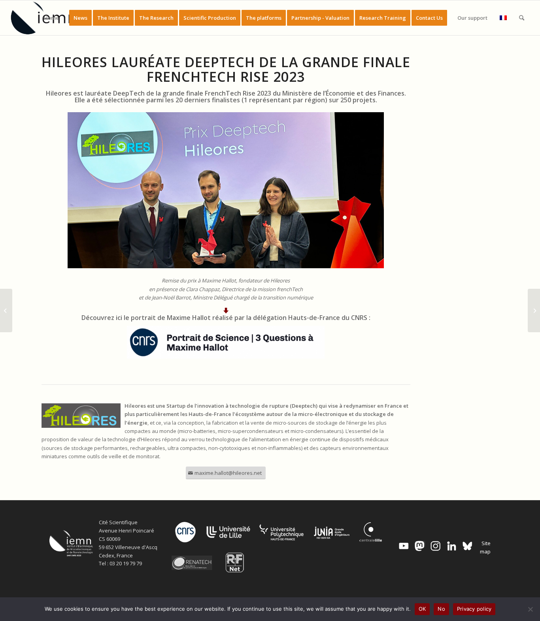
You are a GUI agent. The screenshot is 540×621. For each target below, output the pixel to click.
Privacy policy (474, 609)
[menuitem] (51, 17)
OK (422, 609)
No (441, 609)
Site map (485, 547)
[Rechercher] (521, 17)
